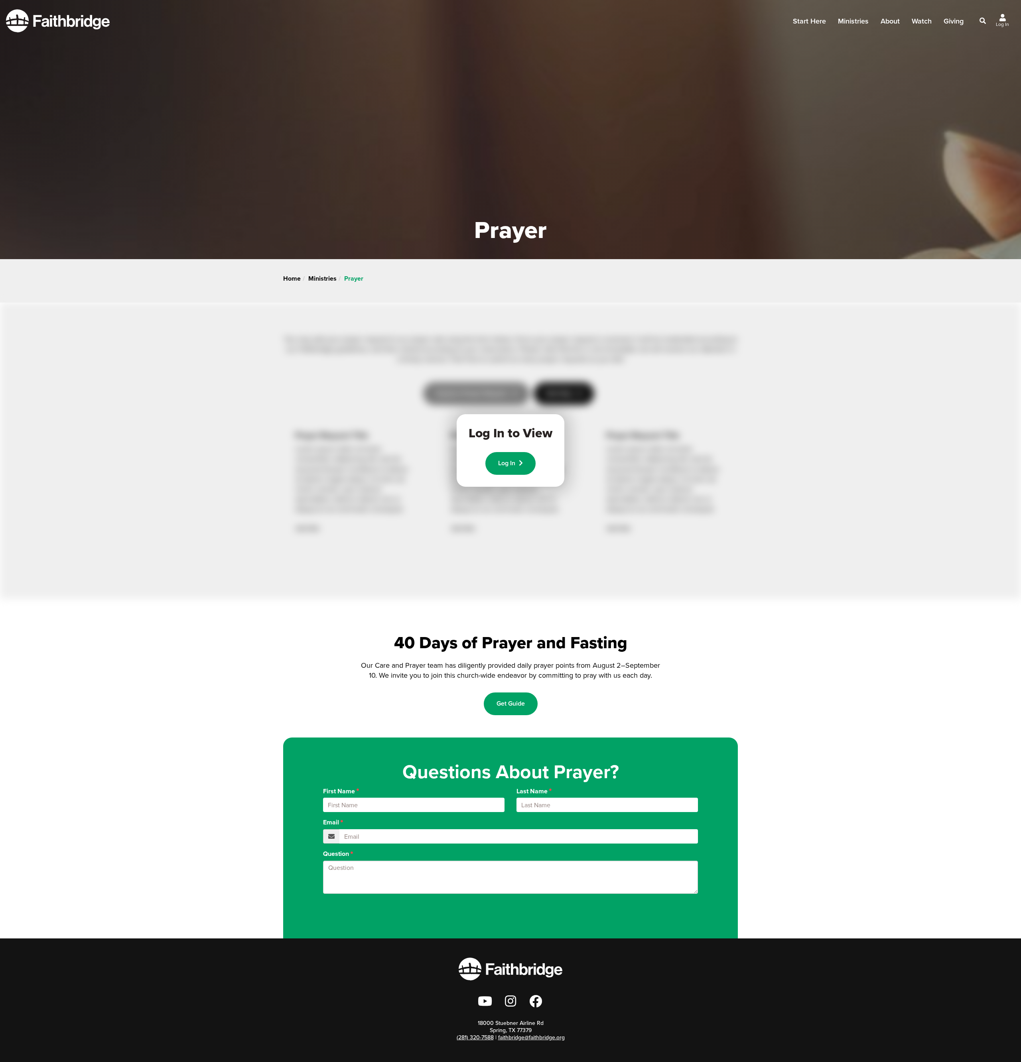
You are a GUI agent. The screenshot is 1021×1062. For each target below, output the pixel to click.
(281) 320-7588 (475, 1037)
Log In (507, 463)
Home (292, 278)
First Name (339, 791)
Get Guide (511, 703)
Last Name (532, 791)
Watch (922, 21)
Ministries (322, 278)
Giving (954, 21)
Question (336, 854)
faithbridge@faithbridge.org (531, 1037)
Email (331, 822)
